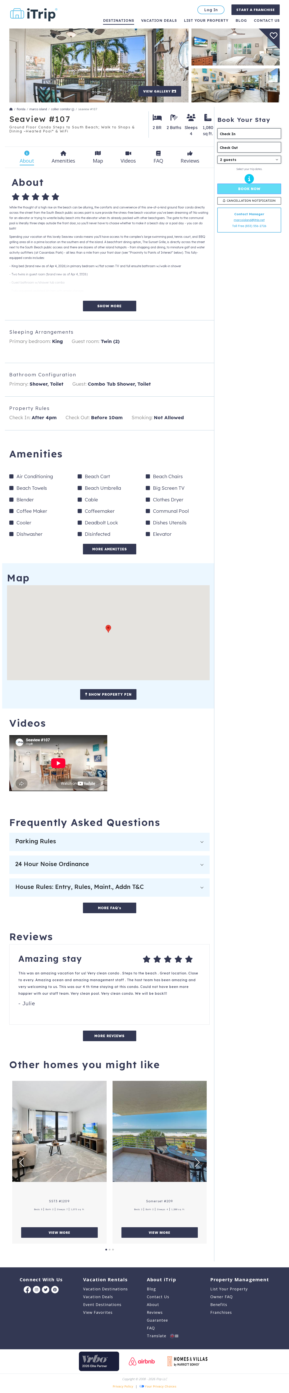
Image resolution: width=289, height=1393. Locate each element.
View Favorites (98, 1312)
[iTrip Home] (11, 109)
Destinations (118, 20)
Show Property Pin (109, 694)
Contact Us (158, 1296)
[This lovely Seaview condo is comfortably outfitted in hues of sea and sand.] (235, 85)
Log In (211, 9)
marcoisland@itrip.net (249, 220)
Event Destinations (102, 1304)
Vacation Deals (159, 20)
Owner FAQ (221, 1296)
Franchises (221, 1312)
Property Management (239, 1279)
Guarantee (157, 1320)
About (153, 1304)
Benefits (218, 1304)
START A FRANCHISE (255, 9)
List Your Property (206, 20)
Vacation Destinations (105, 1288)
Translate (158, 1335)
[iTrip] (33, 13)
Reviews (155, 1312)
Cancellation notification (251, 201)
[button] (108, 629)
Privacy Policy (123, 1386)
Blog (241, 20)
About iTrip (161, 1279)
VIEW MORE (59, 1232)
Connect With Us (41, 1279)
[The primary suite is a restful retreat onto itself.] (235, 47)
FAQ (151, 1327)
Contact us (267, 20)
